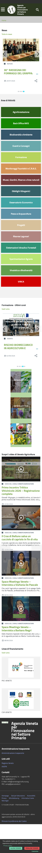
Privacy (4, 798)
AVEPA (4, 766)
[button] (3, 10)
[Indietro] (4, 54)
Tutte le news (7, 34)
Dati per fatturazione (18, 795)
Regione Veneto (8, 763)
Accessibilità (31, 795)
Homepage (5, 795)
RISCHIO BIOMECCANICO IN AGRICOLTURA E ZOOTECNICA (18, 348)
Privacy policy (7, 845)
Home (4, 20)
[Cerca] (37, 9)
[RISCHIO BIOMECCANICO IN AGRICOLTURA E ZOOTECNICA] (21, 325)
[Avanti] (38, 54)
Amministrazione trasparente (13, 753)
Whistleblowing (14, 798)
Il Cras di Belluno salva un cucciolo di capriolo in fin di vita (20, 537)
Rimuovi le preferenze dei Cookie (14, 821)
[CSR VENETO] (21, 699)
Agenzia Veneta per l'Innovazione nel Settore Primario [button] (24, 731)
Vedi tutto (6, 309)
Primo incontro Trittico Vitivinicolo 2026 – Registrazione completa (21, 490)
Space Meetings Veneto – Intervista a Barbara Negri (16, 628)
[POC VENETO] (21, 668)
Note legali (5, 800)
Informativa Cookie (28, 798)
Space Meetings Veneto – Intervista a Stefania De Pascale (20, 583)
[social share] (36, 80)
